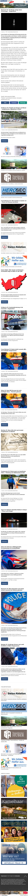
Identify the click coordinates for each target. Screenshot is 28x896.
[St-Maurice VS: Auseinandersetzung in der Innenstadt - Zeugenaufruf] (14, 320)
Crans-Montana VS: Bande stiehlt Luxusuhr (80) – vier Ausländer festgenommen (14, 350)
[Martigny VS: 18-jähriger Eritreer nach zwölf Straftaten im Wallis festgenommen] (14, 656)
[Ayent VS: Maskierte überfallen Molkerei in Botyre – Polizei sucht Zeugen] (14, 520)
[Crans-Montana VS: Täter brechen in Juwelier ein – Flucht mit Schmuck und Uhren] (14, 213)
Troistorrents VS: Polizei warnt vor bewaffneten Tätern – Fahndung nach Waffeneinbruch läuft (13, 472)
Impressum (4, 875)
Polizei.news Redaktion (13, 31)
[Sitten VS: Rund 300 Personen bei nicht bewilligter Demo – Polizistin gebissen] (14, 401)
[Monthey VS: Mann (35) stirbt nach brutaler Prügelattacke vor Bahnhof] (14, 442)
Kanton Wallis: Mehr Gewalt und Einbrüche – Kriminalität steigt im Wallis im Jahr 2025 (12, 270)
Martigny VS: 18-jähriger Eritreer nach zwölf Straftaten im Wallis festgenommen (12, 645)
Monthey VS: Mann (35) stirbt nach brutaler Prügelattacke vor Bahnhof (12, 431)
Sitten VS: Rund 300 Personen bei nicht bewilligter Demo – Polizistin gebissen (11, 391)
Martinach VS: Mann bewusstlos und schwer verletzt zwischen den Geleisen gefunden (12, 589)
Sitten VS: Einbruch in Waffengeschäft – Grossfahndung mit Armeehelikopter (11, 547)
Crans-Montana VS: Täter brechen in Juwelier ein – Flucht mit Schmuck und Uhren (13, 201)
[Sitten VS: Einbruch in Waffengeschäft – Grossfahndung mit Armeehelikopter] (14, 559)
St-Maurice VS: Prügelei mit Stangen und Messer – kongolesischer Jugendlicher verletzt (13, 108)
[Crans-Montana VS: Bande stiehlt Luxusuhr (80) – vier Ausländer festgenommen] (14, 361)
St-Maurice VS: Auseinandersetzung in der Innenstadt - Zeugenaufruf (12, 308)
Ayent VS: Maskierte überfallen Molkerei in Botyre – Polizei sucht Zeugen (14, 510)
